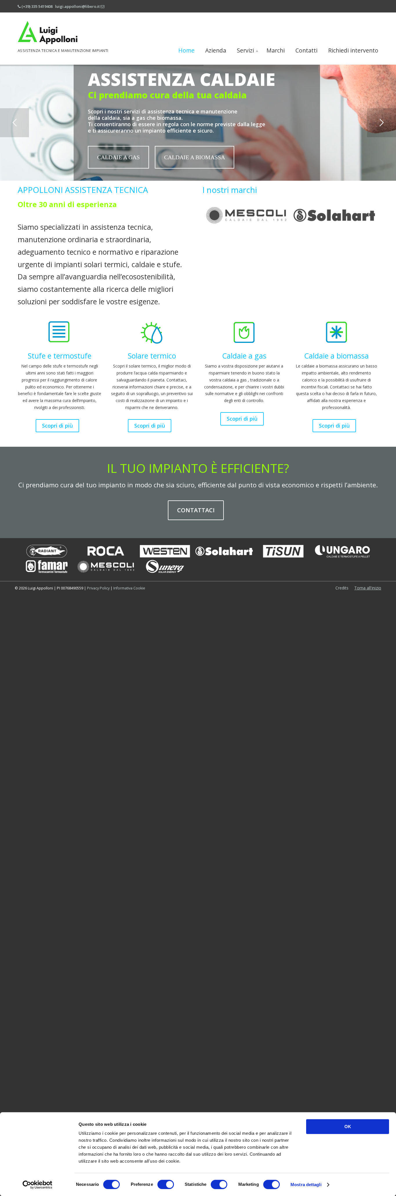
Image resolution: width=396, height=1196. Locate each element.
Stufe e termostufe (59, 356)
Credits (341, 588)
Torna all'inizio (367, 588)
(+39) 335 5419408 (36, 6)
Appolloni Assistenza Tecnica (48, 29)
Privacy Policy (98, 588)
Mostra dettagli (305, 1184)
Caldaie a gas (244, 356)
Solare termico (152, 356)
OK (347, 1126)
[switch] (165, 1184)
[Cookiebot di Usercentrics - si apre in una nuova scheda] (37, 1184)
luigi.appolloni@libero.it (77, 6)
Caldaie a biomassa (336, 356)
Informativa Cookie (128, 588)
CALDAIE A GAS (118, 157)
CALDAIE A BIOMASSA (194, 157)
